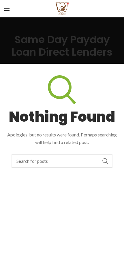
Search (105, 161)
